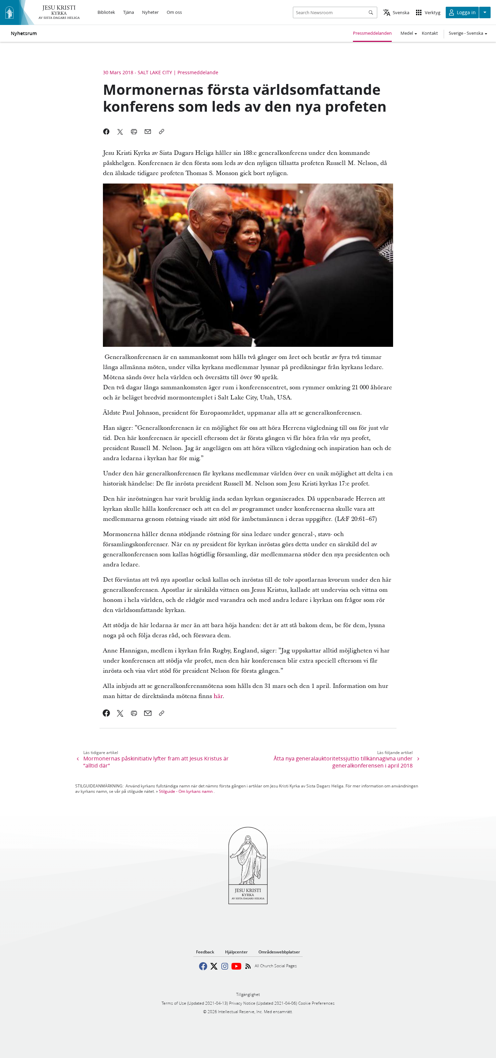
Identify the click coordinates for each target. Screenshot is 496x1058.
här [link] (218, 696)
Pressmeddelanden (372, 33)
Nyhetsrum (24, 33)
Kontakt (430, 33)
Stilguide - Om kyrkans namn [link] (186, 791)
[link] (106, 713)
